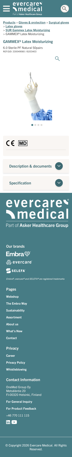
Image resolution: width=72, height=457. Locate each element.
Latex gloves (14, 26)
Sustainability (15, 310)
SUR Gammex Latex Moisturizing (28, 30)
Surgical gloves (59, 22)
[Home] (27, 8)
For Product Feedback (21, 408)
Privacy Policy (15, 362)
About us (12, 324)
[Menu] (6, 8)
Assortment (14, 317)
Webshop (12, 296)
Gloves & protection (32, 22)
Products (9, 22)
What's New (14, 331)
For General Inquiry (19, 401)
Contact (11, 338)
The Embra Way (16, 303)
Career (10, 355)
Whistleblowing (16, 369)
